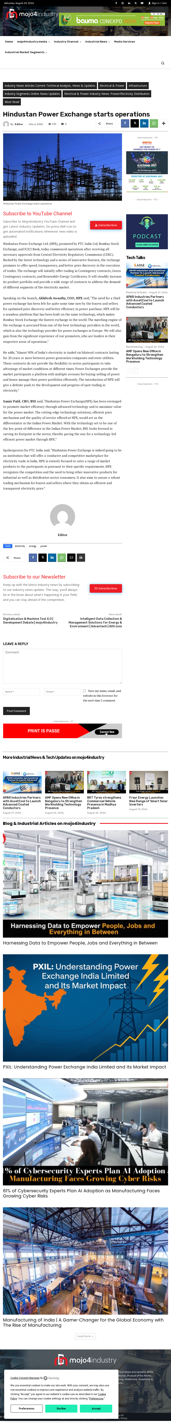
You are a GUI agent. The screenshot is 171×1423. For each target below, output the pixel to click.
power (43, 546)
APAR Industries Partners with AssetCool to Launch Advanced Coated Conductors (145, 302)
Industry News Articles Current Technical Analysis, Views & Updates (50, 86)
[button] (162, 63)
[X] (135, 3)
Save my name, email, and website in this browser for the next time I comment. (102, 695)
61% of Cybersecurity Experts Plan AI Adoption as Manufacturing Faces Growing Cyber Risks (81, 1193)
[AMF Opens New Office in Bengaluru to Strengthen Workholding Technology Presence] (147, 330)
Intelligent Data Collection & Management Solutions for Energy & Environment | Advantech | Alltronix (95, 622)
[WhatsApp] (154, 123)
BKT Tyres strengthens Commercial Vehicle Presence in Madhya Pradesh (104, 803)
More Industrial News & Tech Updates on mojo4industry (53, 757)
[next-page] (135, 370)
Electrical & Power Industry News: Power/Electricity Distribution (107, 94)
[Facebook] (116, 3)
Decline (61, 1408)
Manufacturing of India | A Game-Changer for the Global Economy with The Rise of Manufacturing (83, 1322)
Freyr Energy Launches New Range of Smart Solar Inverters (148, 801)
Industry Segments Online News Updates (32, 94)
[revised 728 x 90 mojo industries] (112, 24)
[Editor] (6, 124)
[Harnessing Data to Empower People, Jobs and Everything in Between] (85, 884)
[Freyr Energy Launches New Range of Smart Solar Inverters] (148, 782)
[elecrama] (147, 191)
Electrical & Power (112, 86)
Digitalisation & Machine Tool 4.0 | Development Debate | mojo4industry (30, 620)
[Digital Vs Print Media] (62, 737)
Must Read (12, 102)
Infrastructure (138, 86)
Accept (96, 1408)
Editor (19, 124)
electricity (20, 546)
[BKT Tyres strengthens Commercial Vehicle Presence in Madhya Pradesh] (106, 782)
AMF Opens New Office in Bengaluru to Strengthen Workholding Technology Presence (144, 356)
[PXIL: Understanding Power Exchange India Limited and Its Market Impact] (85, 1008)
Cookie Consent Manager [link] (25, 1378)
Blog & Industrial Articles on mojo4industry (49, 823)
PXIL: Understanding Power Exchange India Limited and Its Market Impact (84, 1067)
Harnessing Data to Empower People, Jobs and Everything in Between (80, 943)
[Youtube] (142, 3)
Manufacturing (134, 347)
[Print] (81, 558)
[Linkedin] (129, 3)
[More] (163, 123)
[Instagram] (122, 3)
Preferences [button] (96, 1398)
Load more (84, 1336)
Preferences (26, 1408)
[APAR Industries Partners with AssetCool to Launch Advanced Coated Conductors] (147, 275)
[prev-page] (128, 370)
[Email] (71, 558)
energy (32, 546)
